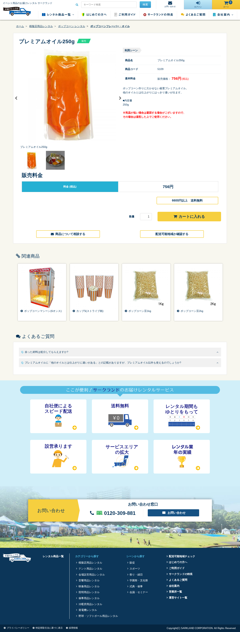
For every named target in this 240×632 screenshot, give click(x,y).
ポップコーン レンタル (71, 26)
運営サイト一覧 (178, 597)
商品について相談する (70, 234)
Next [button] (120, 98)
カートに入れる (192, 216)
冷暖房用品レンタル (90, 604)
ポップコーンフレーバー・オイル (110, 26)
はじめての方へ (94, 14)
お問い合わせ (177, 512)
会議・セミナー (139, 592)
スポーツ (135, 568)
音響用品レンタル (89, 580)
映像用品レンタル (89, 586)
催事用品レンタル (89, 598)
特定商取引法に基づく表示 (49, 628)
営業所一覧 (175, 591)
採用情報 (73, 628)
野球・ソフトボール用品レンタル (98, 615)
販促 (132, 562)
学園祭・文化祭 (139, 580)
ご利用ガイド (125, 14)
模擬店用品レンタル (41, 26)
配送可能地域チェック (182, 556)
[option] (68, 98)
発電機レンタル (88, 609)
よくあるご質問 (193, 14)
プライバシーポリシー (18, 628)
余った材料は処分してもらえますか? (46, 351)
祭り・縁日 (136, 574)
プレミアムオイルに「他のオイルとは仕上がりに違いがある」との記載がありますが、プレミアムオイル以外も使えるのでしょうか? (103, 362)
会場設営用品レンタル (92, 574)
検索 (145, 4)
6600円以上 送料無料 (187, 200)
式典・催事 (136, 586)
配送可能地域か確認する (171, 234)
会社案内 (223, 14)
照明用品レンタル (89, 592)
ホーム (20, 26)
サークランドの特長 (158, 14)
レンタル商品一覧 (58, 14)
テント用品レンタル (90, 568)
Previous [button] (16, 98)
